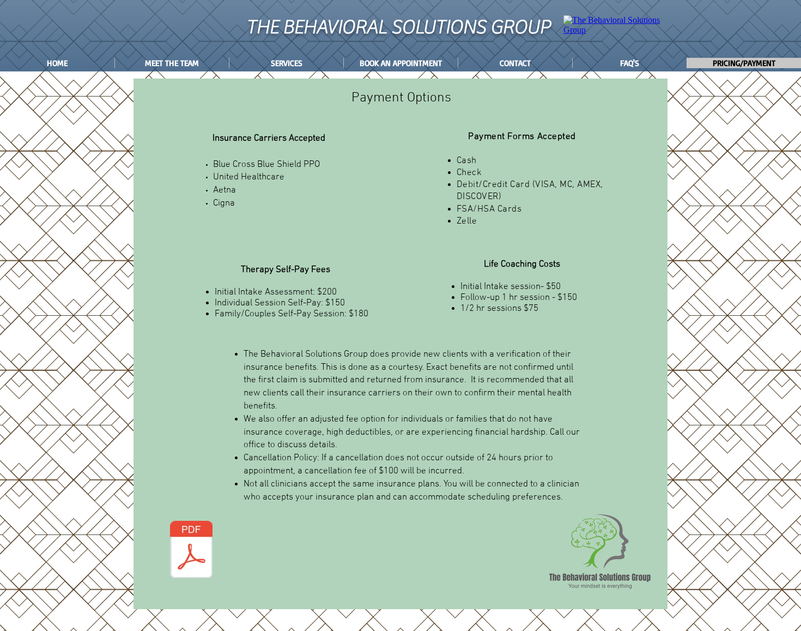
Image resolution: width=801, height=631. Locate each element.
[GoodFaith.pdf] (191, 551)
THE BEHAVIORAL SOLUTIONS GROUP (398, 27)
